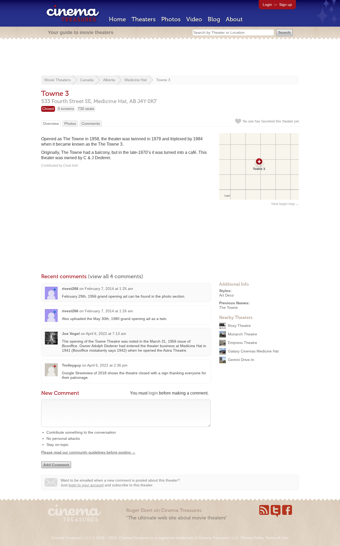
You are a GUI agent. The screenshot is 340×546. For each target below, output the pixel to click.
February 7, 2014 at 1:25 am (109, 288)
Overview (51, 123)
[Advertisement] (170, 58)
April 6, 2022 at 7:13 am (106, 333)
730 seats (86, 108)
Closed (48, 108)
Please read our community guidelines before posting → (88, 452)
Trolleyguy (71, 365)
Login (267, 4)
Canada (87, 80)
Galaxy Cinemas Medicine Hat (253, 351)
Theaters (143, 19)
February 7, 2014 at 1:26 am (109, 311)
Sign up (285, 4)
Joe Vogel (71, 333)
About (234, 19)
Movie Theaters (57, 80)
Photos (171, 19)
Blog (214, 19)
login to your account (86, 485)
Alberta (109, 80)
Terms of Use (277, 538)
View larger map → (285, 204)
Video (194, 19)
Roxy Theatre (239, 325)
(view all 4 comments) (115, 276)
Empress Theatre (242, 342)
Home (117, 19)
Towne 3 (163, 80)
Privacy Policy (252, 538)
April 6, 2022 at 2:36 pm (107, 365)
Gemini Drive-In (241, 360)
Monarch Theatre (242, 334)
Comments (91, 123)
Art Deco (226, 295)
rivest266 (70, 288)
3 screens (66, 108)
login (153, 393)
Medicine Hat (136, 80)
